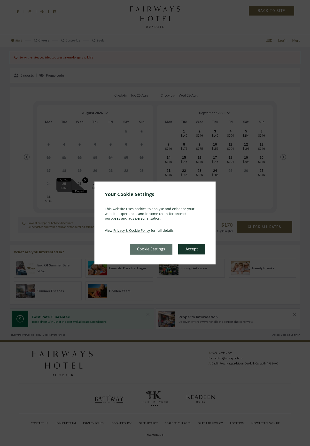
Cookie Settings (151, 249)
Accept (192, 249)
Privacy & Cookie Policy (131, 230)
